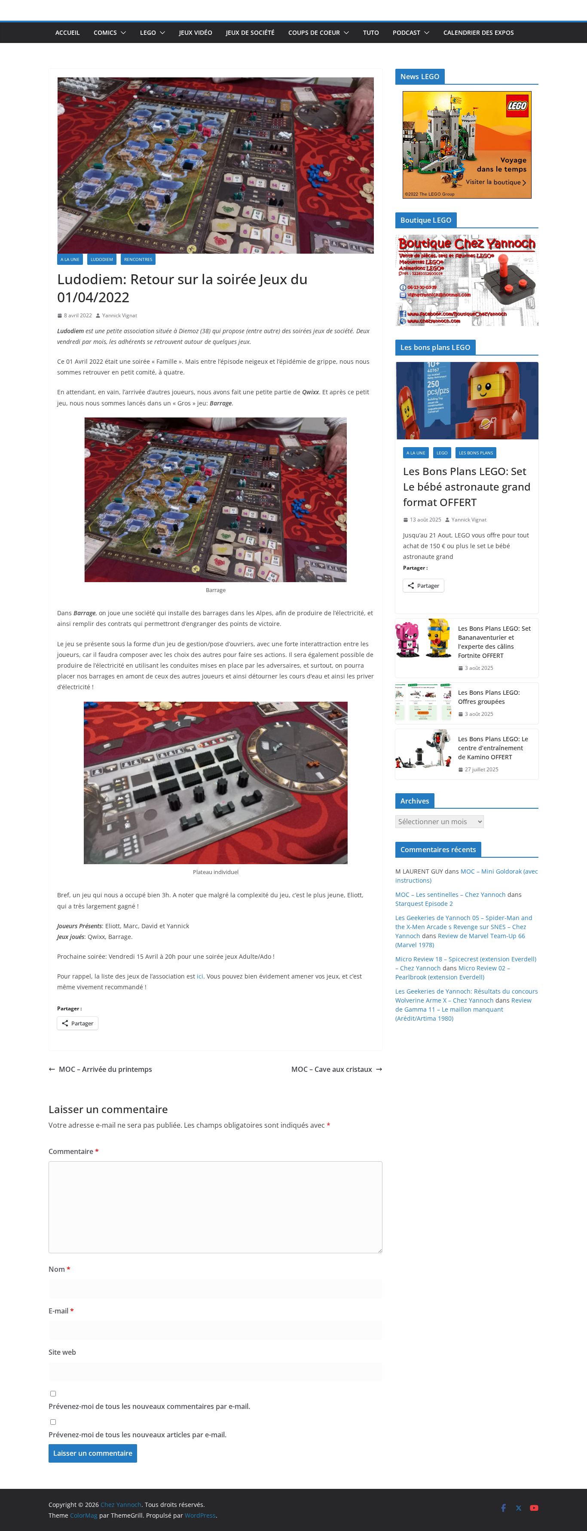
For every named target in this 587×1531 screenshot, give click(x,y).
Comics (105, 32)
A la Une (70, 259)
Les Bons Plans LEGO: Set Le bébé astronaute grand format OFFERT (467, 486)
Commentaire (74, 1151)
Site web (62, 1352)
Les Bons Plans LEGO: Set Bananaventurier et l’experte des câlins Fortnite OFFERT (494, 642)
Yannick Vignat (119, 315)
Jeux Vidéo (195, 32)
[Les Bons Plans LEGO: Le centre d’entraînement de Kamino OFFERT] (423, 754)
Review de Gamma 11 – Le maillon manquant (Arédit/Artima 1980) (463, 1009)
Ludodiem (102, 259)
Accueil (67, 32)
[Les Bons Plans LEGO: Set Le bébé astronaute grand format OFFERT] (466, 400)
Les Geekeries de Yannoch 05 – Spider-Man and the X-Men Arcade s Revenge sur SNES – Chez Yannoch (463, 927)
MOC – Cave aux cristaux (331, 1069)
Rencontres (138, 259)
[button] (121, 33)
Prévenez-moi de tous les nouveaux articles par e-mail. (137, 1434)
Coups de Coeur (314, 32)
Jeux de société (250, 32)
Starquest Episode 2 (424, 903)
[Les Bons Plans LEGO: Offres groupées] (423, 703)
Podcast (406, 32)
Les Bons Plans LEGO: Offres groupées (489, 697)
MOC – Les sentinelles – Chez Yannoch (450, 894)
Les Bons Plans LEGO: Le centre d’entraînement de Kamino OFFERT (493, 748)
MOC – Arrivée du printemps (105, 1069)
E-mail (61, 1311)
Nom (59, 1269)
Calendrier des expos (478, 32)
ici (200, 976)
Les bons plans (476, 453)
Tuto (371, 32)
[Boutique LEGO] (466, 280)
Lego (148, 32)
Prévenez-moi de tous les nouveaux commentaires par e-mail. (149, 1406)
